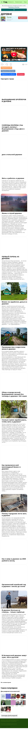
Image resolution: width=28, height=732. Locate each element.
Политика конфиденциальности (9, 724)
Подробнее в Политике (13, 7)
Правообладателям (14, 719)
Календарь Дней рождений (9, 715)
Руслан (9, 17)
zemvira (17, 699)
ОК (14, 9)
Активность (11, 2)
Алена (22, 699)
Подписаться (22, 17)
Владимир (8, 705)
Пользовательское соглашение (9, 721)
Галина (12, 705)
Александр (8, 712)
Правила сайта (4, 719)
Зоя (1, 712)
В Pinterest (21, 74)
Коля (17, 705)
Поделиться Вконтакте (8, 71)
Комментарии (18, 2)
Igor (1, 705)
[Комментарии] (7, 64)
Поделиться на (8, 74)
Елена (2, 699)
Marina (22, 705)
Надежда (13, 699)
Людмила (8, 699)
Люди (25, 2)
